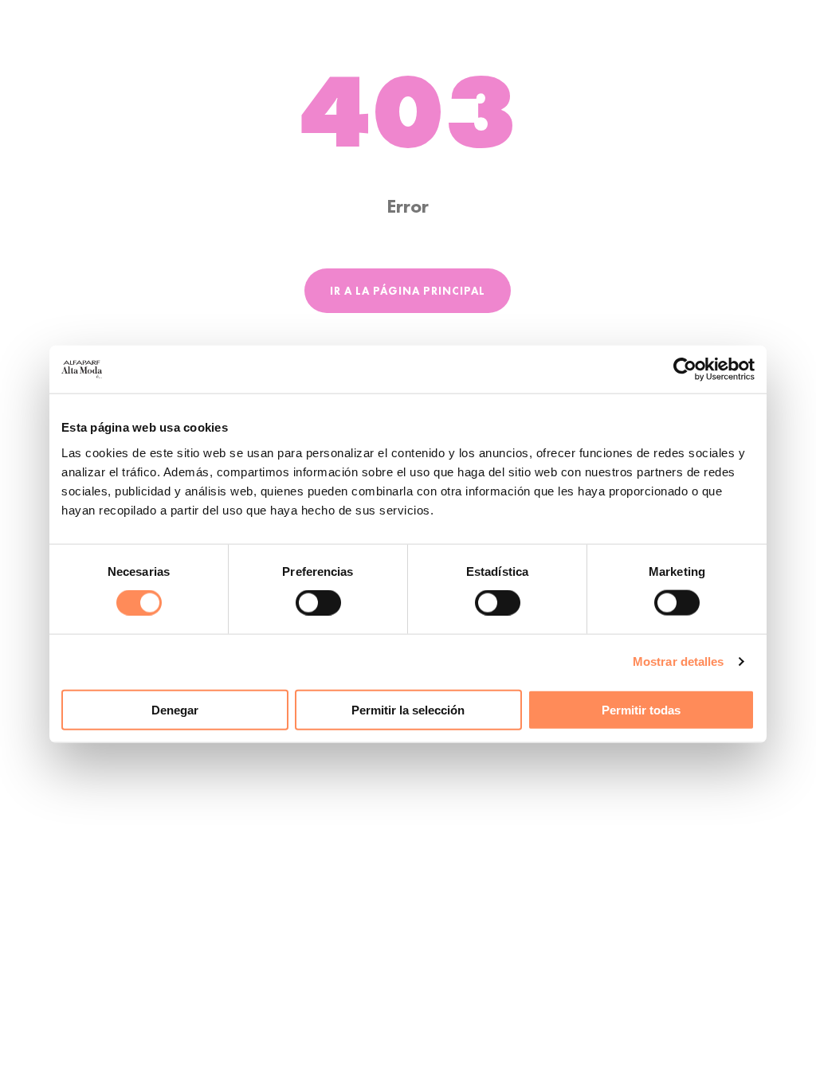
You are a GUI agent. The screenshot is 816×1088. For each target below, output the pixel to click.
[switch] (318, 603)
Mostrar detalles (678, 661)
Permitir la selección (408, 709)
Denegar (174, 709)
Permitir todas (641, 709)
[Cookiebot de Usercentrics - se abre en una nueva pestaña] (685, 370)
